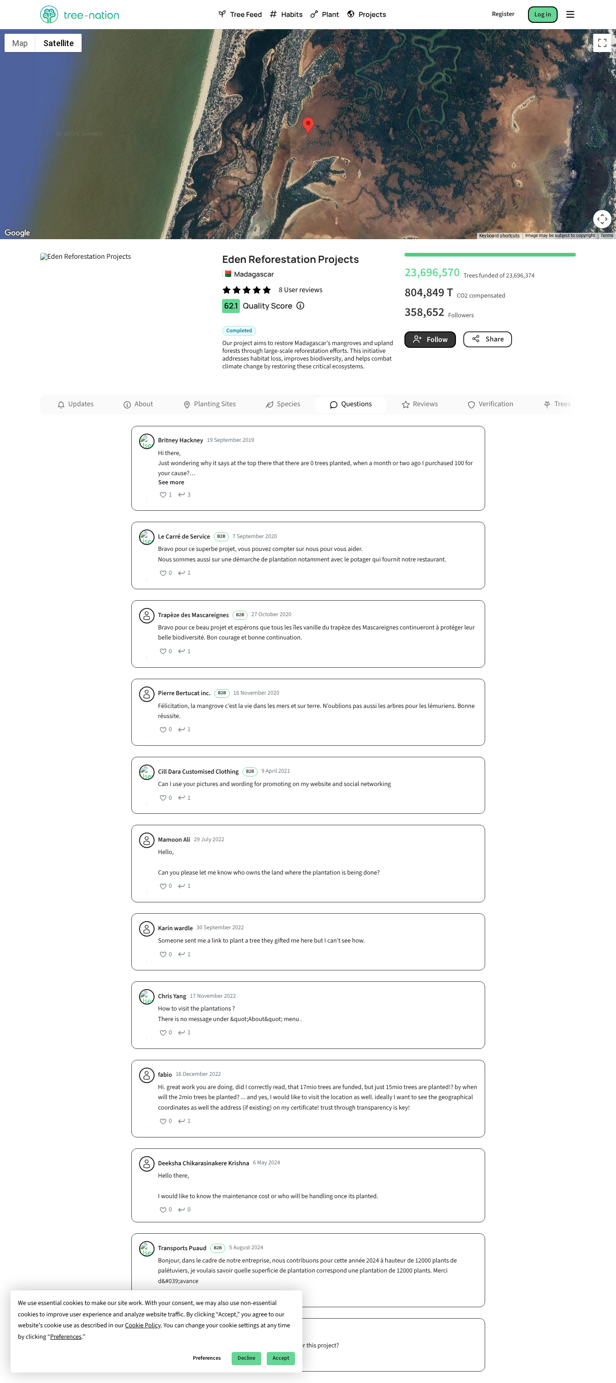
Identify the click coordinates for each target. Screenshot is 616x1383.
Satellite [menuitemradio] (58, 43)
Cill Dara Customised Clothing (198, 772)
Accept (281, 1358)
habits (291, 14)
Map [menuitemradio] (20, 43)
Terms (606, 235)
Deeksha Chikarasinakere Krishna (203, 1164)
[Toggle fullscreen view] (602, 43)
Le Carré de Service (184, 537)
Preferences (207, 1358)
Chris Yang (172, 997)
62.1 (231, 306)
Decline (246, 1358)
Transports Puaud (182, 1248)
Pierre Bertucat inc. (184, 693)
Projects (372, 14)
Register (503, 14)
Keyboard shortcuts (499, 235)
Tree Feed (246, 14)
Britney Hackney (180, 441)
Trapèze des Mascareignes (193, 615)
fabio (165, 1075)
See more (171, 483)
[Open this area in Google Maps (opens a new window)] (17, 233)
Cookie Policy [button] (142, 1325)
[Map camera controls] (602, 219)
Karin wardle (175, 928)
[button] (308, 125)
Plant (330, 14)
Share (494, 339)
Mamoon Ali (174, 840)
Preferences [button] (66, 1336)
